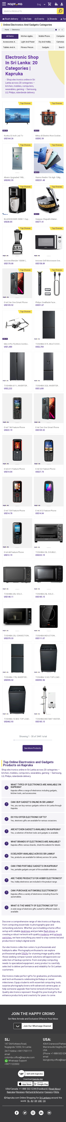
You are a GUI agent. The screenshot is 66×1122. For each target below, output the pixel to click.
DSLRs (25, 953)
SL (28, 1101)
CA (44, 1101)
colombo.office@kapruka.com (20, 1057)
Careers (49, 1092)
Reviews (20, 1092)
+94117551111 (24, 1051)
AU (32, 1101)
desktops (25, 931)
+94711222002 (12, 1064)
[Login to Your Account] (62, 5)
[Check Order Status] (56, 5)
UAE (40, 1101)
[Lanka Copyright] (5, 1098)
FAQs (56, 1092)
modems (44, 934)
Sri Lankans (45, 1098)
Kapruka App (37, 1079)
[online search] (60, 11)
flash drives (49, 931)
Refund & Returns (34, 1092)
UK (35, 1101)
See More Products (32, 748)
